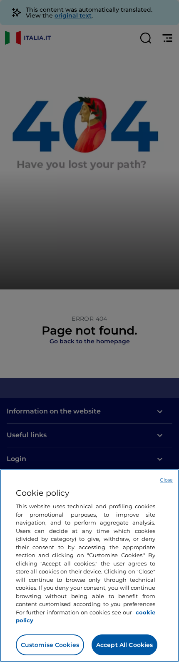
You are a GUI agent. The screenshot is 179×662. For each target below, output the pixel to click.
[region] (89, 565)
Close (166, 480)
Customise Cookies (50, 645)
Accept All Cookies (124, 645)
